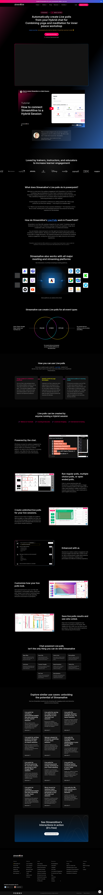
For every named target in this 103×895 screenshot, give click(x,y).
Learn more (64, 1)
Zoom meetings (29, 863)
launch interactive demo (51, 34)
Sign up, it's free (83, 4)
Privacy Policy (79, 893)
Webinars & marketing (41, 873)
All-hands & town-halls (41, 875)
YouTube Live (29, 867)
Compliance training (41, 869)
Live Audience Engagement (56, 871)
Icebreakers (53, 865)
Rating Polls (15, 869)
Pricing (50, 4)
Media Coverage (86, 865)
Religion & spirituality (41, 878)
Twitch (27, 873)
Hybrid (30, 30)
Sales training (39, 863)
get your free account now (52, 37)
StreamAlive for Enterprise (72, 873)
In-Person (28, 877)
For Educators (40, 880)
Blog (52, 875)
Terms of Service (87, 893)
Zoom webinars (29, 865)
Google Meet (28, 871)
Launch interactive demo (51, 833)
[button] (38, 5)
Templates (53, 867)
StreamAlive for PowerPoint (72, 871)
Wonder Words (16, 867)
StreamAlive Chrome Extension (73, 869)
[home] (19, 5)
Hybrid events (29, 875)
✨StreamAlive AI (16, 863)
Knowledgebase (54, 863)
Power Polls (15, 865)
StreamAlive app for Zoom (72, 867)
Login (76, 4)
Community (53, 877)
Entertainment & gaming (41, 877)
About (84, 863)
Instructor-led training (41, 867)
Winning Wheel (16, 871)
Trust (84, 867)
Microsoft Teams (29, 869)
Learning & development (42, 865)
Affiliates (53, 878)
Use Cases (53, 869)
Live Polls (35, 30)
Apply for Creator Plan (71, 865)
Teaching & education (41, 871)
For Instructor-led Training (56, 873)
